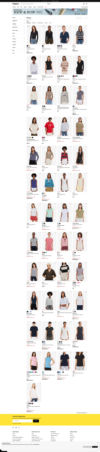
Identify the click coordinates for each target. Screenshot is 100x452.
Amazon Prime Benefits (16, 438)
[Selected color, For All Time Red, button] (43, 137)
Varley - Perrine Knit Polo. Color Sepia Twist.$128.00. (49, 158)
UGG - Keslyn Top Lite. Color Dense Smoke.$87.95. (49, 275)
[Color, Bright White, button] (61, 372)
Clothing (33, 22)
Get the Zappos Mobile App (17, 437)
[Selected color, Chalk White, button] (73, 252)
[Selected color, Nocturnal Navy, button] (58, 46)
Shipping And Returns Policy (37, 438)
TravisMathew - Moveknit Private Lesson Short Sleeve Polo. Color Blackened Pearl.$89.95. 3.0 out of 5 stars (80, 100)
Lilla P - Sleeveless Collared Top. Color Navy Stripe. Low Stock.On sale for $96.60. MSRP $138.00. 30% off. (34, 275)
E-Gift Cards (53, 440)
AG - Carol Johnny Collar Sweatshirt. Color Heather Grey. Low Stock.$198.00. (49, 305)
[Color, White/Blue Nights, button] (60, 252)
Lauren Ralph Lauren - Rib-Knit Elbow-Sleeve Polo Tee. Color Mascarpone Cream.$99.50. (34, 130)
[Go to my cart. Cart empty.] (86, 4)
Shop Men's (84, 13)
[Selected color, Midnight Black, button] (43, 342)
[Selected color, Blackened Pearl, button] (73, 106)
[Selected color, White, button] (58, 223)
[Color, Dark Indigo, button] (44, 223)
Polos (46, 22)
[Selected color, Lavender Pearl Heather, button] (73, 283)
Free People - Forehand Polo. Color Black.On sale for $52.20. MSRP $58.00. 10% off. (80, 158)
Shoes (71, 440)
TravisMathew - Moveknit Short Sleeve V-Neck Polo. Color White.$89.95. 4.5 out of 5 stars (64, 335)
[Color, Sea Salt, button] (77, 283)
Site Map (52, 437)
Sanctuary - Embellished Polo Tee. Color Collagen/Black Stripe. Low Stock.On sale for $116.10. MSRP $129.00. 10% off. (64, 275)
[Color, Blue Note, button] (29, 137)
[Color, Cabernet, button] (60, 46)
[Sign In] (83, 4)
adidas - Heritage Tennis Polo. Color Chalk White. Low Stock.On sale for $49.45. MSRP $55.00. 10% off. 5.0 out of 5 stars (80, 246)
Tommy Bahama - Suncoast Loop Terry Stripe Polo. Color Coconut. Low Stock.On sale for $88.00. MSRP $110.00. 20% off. (34, 246)
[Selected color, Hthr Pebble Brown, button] (43, 106)
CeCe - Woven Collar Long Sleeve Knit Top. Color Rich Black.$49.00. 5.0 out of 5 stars (80, 69)
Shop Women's (77, 13)
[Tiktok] (16, 427)
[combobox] (33, 4)
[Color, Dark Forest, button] (77, 76)
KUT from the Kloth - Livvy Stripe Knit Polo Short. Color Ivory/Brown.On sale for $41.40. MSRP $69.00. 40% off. (80, 130)
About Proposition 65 (36, 440)
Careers (14, 435)
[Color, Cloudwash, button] (75, 106)
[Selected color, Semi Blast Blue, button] (43, 372)
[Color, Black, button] (61, 46)
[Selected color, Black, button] (43, 46)
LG (49, 22)
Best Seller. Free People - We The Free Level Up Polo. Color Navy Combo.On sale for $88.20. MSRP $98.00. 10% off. (34, 158)
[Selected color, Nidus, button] (27, 403)
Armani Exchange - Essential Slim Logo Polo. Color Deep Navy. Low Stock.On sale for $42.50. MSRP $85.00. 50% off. (34, 335)
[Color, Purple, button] (29, 372)
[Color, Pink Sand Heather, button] (80, 283)
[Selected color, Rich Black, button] (73, 76)
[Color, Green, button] (31, 372)
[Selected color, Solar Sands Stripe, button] (58, 76)
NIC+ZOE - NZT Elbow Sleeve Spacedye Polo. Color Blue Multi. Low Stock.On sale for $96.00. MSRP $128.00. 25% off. (64, 130)
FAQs (33, 433)
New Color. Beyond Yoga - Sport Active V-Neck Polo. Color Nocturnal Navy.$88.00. (64, 39)
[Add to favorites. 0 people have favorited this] (40, 26)
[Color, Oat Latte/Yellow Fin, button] (44, 193)
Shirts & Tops (40, 22)
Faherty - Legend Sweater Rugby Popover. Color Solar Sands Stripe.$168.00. (64, 69)
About (13, 433)
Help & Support (85, 6)
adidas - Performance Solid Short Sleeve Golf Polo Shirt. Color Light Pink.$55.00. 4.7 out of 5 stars (34, 366)
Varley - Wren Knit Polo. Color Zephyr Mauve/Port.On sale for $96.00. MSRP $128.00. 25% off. (64, 246)
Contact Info (34, 435)
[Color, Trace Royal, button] (32, 372)
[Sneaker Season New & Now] (50, 12)
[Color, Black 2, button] (29, 76)
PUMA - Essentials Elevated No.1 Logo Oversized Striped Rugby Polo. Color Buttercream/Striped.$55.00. (64, 100)
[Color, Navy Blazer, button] (61, 342)
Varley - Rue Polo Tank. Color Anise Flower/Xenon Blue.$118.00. (80, 187)
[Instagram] (13, 427)
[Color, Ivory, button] (44, 372)
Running (71, 438)
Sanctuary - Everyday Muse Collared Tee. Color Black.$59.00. (49, 69)
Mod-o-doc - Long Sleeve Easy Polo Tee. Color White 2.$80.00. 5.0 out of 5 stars (34, 69)
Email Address (16, 420)
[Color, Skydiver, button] (60, 372)
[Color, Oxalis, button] (32, 403)
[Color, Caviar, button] (63, 372)
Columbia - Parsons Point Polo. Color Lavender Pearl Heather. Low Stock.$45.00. (80, 275)
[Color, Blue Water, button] (44, 342)
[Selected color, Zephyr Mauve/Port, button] (58, 252)
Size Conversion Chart (55, 433)
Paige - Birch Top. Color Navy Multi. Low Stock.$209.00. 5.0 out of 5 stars (80, 39)
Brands (71, 433)
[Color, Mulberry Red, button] (75, 76)
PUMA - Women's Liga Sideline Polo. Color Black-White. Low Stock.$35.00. (80, 366)
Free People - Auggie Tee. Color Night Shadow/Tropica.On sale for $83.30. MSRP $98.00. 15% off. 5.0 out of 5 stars (49, 187)
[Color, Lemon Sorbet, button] (31, 137)
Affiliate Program (54, 435)
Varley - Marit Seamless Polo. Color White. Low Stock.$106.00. (64, 187)
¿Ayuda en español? (35, 437)
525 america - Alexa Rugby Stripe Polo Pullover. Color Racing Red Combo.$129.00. (64, 158)
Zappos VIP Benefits (16, 440)
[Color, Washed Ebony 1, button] (31, 76)
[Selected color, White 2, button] (27, 76)
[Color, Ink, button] (75, 252)
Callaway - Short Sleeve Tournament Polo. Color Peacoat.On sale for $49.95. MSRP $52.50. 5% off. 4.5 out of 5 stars (64, 366)
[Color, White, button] (44, 46)
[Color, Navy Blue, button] (31, 403)
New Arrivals (72, 437)
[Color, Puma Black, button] (44, 252)
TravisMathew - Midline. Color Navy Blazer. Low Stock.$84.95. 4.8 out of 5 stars (80, 335)
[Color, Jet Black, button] (44, 106)
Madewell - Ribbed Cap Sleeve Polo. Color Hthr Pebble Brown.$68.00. (49, 100)
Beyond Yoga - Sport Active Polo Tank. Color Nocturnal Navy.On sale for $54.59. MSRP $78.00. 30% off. (34, 305)
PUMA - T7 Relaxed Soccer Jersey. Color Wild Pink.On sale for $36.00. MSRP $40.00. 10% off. (49, 246)
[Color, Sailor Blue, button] (75, 312)
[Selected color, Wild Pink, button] (43, 252)
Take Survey (53, 438)
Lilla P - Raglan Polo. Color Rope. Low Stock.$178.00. (34, 100)
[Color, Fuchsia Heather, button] (78, 283)
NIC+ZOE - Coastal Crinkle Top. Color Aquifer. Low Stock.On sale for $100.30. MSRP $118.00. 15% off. (49, 216)
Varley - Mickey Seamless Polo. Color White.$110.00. (34, 216)
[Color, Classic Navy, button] (60, 223)
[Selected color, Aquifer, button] (43, 223)
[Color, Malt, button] (29, 46)
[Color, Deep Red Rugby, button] (63, 76)
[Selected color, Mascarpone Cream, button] (27, 137)
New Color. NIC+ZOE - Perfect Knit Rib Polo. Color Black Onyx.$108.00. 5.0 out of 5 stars (34, 39)
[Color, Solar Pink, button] (34, 372)
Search (48, 3)
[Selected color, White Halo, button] (73, 312)
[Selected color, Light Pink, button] (27, 372)
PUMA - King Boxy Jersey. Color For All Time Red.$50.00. (49, 130)
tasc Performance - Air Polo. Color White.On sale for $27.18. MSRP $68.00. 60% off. (64, 216)
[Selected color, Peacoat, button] (58, 372)
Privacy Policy (36, 444)
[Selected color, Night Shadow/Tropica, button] (43, 193)
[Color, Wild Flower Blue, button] (31, 312)
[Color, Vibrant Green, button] (46, 252)
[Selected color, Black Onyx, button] (27, 46)
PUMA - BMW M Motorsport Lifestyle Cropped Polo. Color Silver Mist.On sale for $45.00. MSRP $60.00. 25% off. (64, 305)
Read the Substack (55, 0)
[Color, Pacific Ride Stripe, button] (61, 76)
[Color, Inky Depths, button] (44, 137)
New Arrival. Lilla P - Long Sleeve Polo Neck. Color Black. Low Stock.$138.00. (49, 39)
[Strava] (19, 427)
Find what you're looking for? (81, 412)
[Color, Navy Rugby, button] (60, 76)
